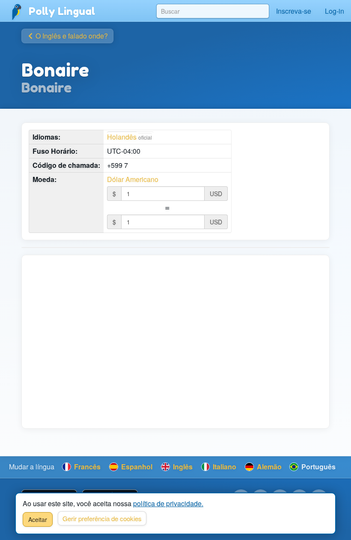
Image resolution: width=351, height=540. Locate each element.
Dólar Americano (132, 179)
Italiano (223, 466)
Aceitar (37, 519)
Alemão (268, 466)
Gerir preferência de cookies (102, 518)
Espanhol (135, 466)
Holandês (122, 137)
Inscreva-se (293, 11)
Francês (86, 466)
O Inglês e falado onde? (71, 36)
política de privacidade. (168, 503)
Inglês (182, 466)
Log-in (334, 11)
